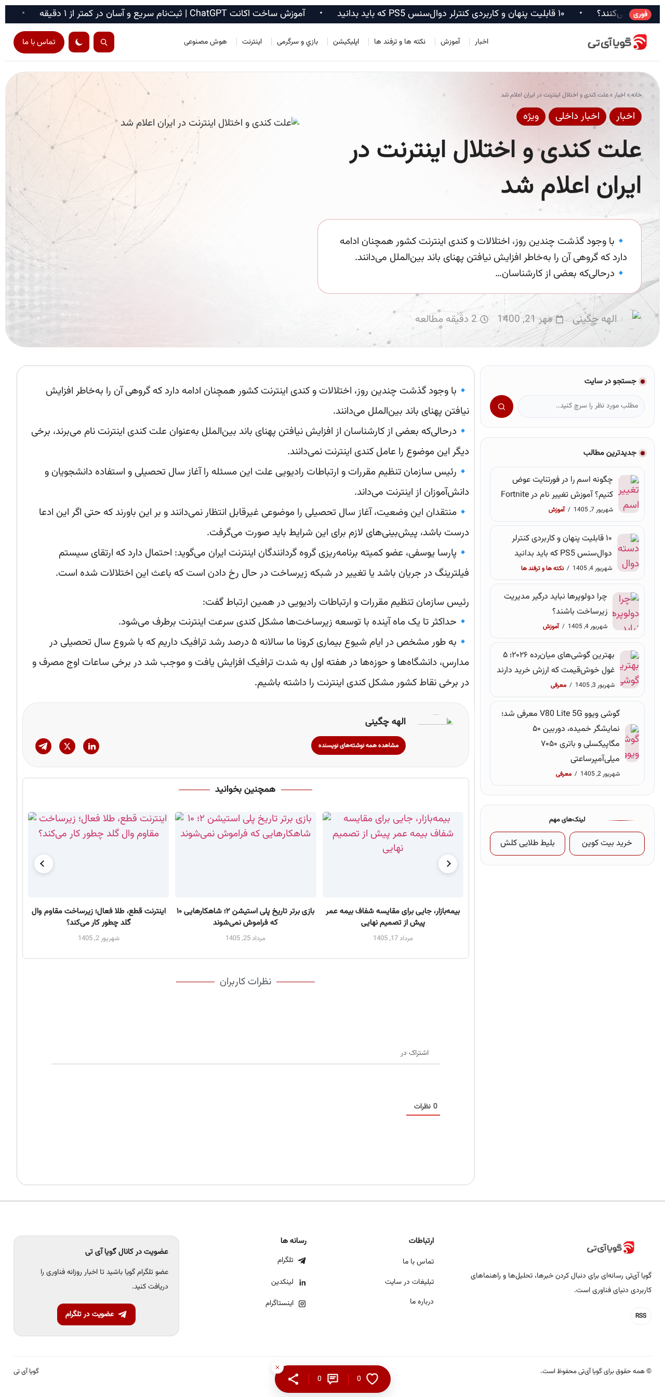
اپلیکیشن (346, 42)
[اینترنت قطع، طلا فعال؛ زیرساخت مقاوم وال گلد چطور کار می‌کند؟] (98, 855)
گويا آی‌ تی (26, 1372)
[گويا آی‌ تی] (604, 42)
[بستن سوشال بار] (277, 1367)
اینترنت (252, 42)
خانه (636, 95)
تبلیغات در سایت (409, 1282)
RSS (640, 1316)
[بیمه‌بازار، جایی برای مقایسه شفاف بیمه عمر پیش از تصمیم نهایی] (392, 855)
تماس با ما (39, 42)
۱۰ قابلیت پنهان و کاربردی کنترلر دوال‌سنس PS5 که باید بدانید (501, 14)
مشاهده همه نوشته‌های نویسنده (358, 745)
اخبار (481, 42)
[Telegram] (43, 746)
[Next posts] (447, 864)
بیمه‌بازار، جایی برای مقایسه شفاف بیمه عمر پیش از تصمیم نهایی (393, 917)
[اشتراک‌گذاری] (293, 1379)
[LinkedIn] (91, 746)
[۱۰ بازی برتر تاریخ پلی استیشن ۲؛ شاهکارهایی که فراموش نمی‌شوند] (245, 855)
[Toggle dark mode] (79, 42)
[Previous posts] (43, 864)
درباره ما (422, 1302)
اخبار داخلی (577, 116)
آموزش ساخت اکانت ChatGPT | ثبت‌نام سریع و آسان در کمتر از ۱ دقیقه (222, 14)
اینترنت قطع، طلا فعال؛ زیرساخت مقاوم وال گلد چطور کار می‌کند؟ (98, 917)
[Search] (104, 42)
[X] (67, 746)
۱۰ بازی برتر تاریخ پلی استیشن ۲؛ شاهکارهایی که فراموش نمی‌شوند (245, 917)
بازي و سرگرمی (297, 42)
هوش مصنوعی (205, 42)
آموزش (450, 42)
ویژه (531, 116)
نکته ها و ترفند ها (399, 42)
